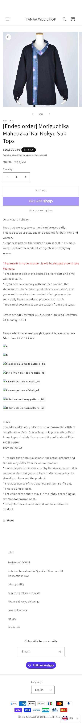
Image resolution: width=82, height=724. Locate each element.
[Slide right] (49, 114)
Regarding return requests (24, 593)
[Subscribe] (60, 651)
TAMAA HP (14, 627)
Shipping (21, 155)
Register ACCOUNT (19, 562)
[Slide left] (32, 114)
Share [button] (10, 520)
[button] (7, 19)
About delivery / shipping (23, 601)
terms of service (17, 610)
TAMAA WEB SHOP (35, 717)
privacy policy (16, 584)
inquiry (12, 619)
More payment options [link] (41, 210)
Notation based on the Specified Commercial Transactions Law (35, 573)
